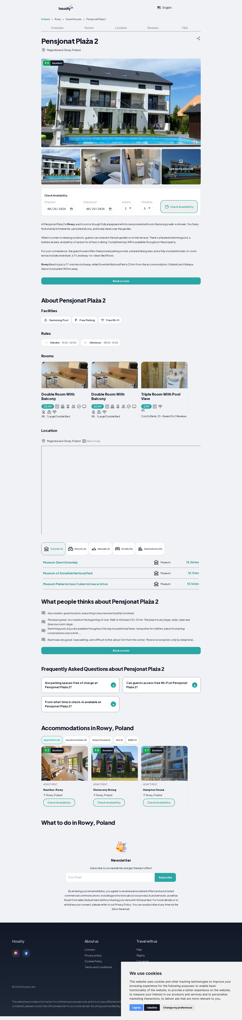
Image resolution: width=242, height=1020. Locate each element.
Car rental (143, 961)
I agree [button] (136, 1007)
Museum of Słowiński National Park (68, 573)
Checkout (90, 202)
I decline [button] (152, 1007)
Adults (126, 202)
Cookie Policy (93, 961)
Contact (90, 949)
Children (147, 202)
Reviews (153, 28)
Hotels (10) (127, 548)
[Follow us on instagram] (16, 953)
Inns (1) (119, 740)
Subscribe (165, 877)
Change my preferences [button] (177, 1007)
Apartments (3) (52, 740)
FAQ (185, 28)
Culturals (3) (56, 548)
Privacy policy (93, 955)
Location (121, 28)
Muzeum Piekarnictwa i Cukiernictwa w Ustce (75, 584)
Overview (57, 28)
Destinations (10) (153, 548)
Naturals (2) (104, 548)
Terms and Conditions (98, 967)
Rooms (89, 28)
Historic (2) (80, 548)
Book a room (121, 281)
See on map (93, 441)
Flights (141, 955)
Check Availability (181, 206)
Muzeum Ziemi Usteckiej (60, 562)
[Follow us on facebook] (26, 953)
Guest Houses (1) (101, 740)
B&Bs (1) (132, 740)
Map (139, 949)
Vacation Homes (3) (76, 740)
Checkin (49, 202)
